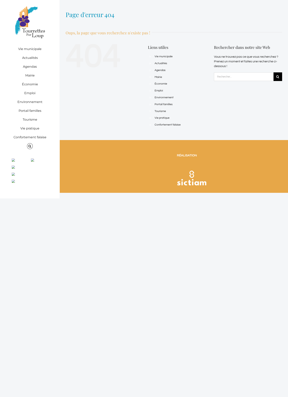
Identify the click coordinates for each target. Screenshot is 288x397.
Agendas (160, 70)
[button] (30, 146)
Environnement (164, 97)
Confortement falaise (168, 124)
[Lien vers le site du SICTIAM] (191, 165)
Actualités (161, 63)
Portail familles (164, 104)
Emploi (159, 90)
